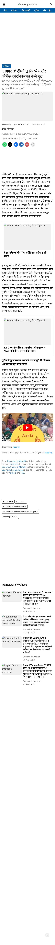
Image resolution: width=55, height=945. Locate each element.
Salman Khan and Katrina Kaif (14, 506)
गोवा (5, 10)
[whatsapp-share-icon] (4, 145)
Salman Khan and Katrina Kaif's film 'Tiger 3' (20, 512)
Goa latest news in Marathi (14, 467)
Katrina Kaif (21, 501)
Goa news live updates (12, 470)
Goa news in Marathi (16, 461)
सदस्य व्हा (16, 447)
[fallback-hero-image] (12, 596)
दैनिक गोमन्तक (8, 129)
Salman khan (8, 501)
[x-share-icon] (10, 145)
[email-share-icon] (27, 145)
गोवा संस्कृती (25, 10)
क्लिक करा (48, 452)
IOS (22, 473)
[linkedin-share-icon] (21, 145)
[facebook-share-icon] (16, 145)
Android (12, 473)
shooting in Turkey (10, 517)
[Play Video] (27, 427)
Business (14, 464)
